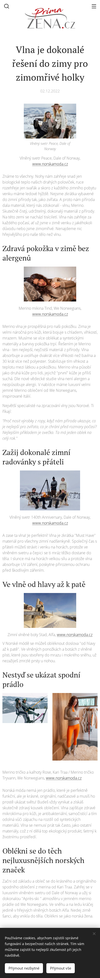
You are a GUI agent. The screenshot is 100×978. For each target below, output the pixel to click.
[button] (6, 6)
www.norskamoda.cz (50, 164)
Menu (94, 6)
